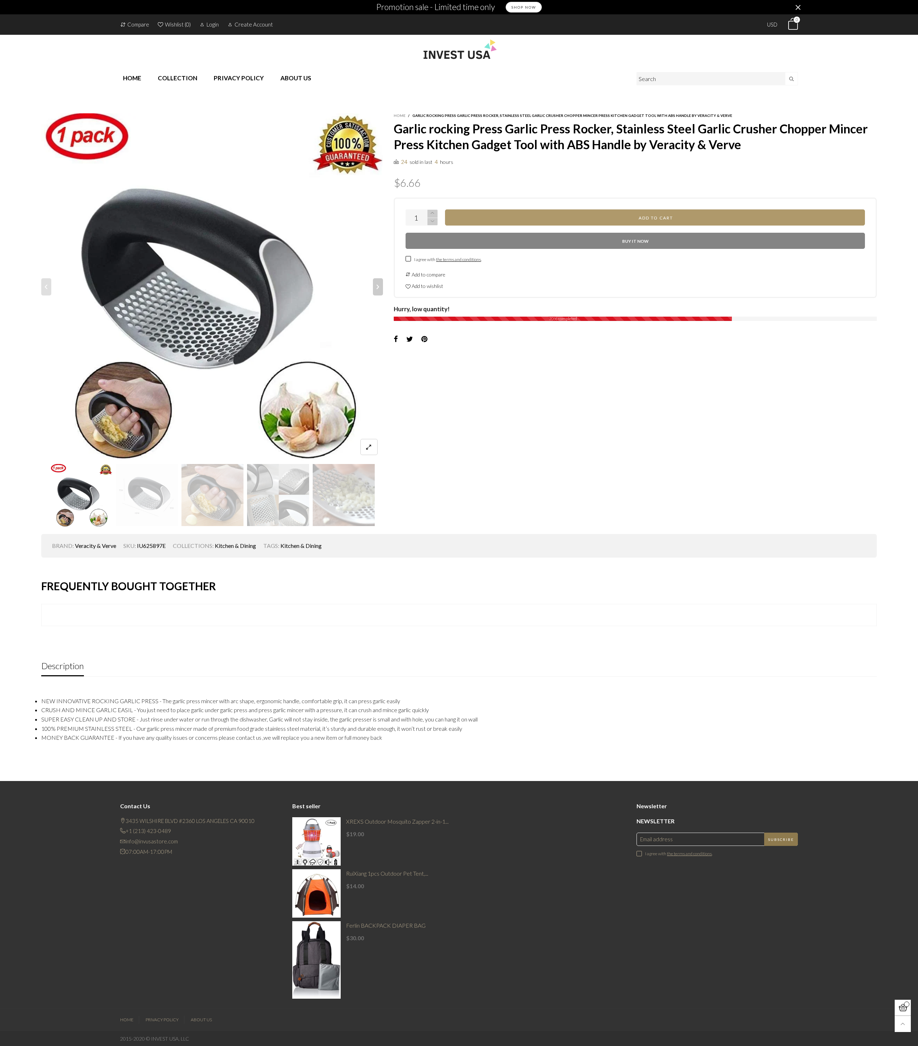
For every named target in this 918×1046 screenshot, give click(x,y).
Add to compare (428, 274)
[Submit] (791, 78)
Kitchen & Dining (235, 545)
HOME (132, 78)
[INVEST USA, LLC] (459, 49)
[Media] (369, 447)
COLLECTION (177, 78)
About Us (201, 1019)
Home (126, 1019)
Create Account (254, 24)
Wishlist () (178, 24)
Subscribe (781, 839)
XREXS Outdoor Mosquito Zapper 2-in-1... (397, 821)
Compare (138, 24)
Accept (856, 1036)
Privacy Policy (162, 1019)
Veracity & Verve (95, 545)
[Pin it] (424, 339)
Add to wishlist (427, 286)
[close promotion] (797, 7)
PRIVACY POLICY (239, 78)
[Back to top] (903, 1024)
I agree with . (448, 259)
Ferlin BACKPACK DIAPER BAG (386, 925)
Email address (656, 839)
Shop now (523, 7)
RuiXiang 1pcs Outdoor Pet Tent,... (387, 873)
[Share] (396, 339)
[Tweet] (409, 339)
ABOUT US (295, 78)
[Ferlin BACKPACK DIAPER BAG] (316, 960)
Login (213, 24)
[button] (46, 286)
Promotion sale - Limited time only (435, 7)
